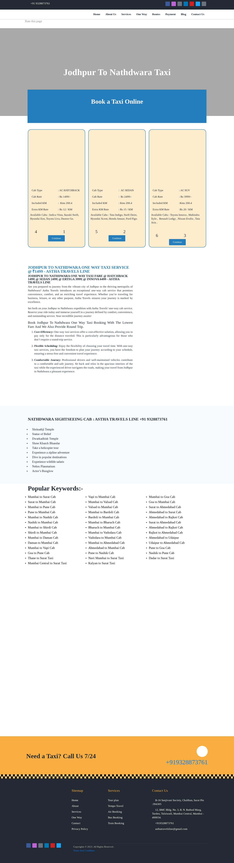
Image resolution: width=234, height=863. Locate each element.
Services (126, 14)
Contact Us (197, 14)
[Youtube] (192, 4)
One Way (141, 14)
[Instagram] (173, 4)
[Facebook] (167, 4)
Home (96, 14)
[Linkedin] (186, 4)
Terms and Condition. (84, 850)
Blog (183, 14)
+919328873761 (187, 762)
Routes (156, 14)
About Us (110, 14)
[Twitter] (198, 4)
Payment (170, 14)
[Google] (179, 4)
